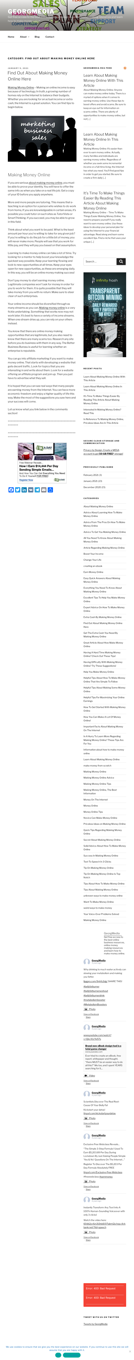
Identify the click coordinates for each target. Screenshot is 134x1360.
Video (92, 1075)
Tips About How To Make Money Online (104, 883)
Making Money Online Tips (97, 783)
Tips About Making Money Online (101, 889)
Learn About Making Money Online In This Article (101, 139)
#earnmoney (106, 1176)
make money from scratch (97, 765)
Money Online (91, 805)
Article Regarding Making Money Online (104, 547)
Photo (92, 1009)
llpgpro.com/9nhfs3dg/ (96, 981)
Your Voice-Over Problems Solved (101, 914)
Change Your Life (92, 559)
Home (11, 36)
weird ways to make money (98, 907)
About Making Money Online (98, 506)
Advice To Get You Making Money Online (105, 532)
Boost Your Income (93, 553)
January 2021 (91, 481)
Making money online (52, 307)
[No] (130, 1351)
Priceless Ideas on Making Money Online (105, 823)
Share (88, 1017)
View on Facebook (91, 1014)
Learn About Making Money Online (102, 759)
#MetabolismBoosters (95, 1004)
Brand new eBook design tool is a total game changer (103, 1047)
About (23, 36)
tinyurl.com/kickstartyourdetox (100, 1113)
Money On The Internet (96, 799)
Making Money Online (21, 87)
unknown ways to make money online (103, 895)
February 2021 (91, 475)
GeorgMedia (31, 11)
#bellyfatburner (91, 986)
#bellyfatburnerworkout (96, 990)
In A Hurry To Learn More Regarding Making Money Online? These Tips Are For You (104, 740)
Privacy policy (72, 1355)
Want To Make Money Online (99, 901)
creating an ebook (93, 566)
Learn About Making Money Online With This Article (103, 80)
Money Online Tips (93, 811)
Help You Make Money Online (99, 671)
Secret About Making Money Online (102, 839)
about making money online (45, 182)
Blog (37, 36)
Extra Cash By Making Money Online (103, 617)
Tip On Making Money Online (99, 867)
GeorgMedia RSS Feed (98, 68)
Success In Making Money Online (101, 855)
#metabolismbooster (94, 999)
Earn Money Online (93, 572)
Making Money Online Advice (99, 777)
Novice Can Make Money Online (100, 817)
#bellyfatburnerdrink (94, 995)
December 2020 (92, 487)
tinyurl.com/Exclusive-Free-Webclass (103, 1172)
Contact (49, 36)
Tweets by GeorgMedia (96, 1324)
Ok (58, 1355)
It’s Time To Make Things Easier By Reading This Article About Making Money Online (102, 400)
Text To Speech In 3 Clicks (97, 861)
